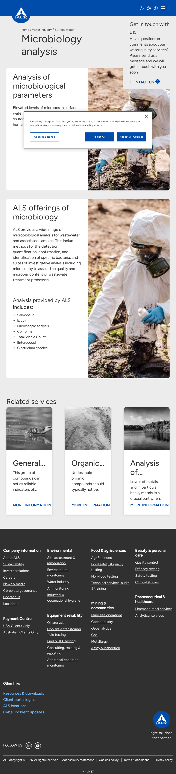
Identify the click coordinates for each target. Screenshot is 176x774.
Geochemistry (102, 622)
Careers (9, 577)
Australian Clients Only (20, 632)
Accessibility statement (78, 760)
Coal (94, 635)
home (25, 30)
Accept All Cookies (131, 136)
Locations (10, 604)
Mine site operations (106, 615)
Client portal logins (19, 699)
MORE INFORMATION (32, 505)
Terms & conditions (136, 760)
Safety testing (146, 575)
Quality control (146, 562)
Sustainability (13, 564)
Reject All (99, 136)
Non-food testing (104, 576)
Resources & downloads (23, 693)
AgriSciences (101, 558)
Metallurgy (99, 641)
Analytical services (149, 615)
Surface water (64, 30)
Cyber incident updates (23, 712)
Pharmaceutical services (153, 609)
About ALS (11, 558)
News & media (14, 584)
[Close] (146, 116)
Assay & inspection (105, 648)
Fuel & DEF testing (61, 641)
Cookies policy (108, 760)
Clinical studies (147, 582)
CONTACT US (142, 82)
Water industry (42, 30)
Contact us (11, 597)
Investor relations (16, 571)
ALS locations (14, 705)
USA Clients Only (16, 626)
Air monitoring (58, 588)
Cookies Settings (44, 136)
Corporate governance (20, 591)
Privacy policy (164, 760)
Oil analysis (55, 623)
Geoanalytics (101, 628)
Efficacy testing (147, 569)
